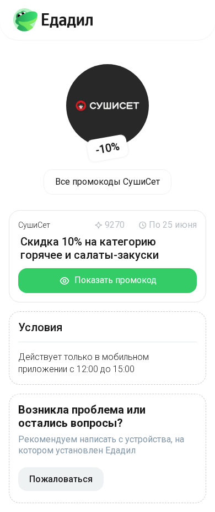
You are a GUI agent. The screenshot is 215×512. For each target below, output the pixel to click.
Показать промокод (113, 280)
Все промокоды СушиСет (107, 181)
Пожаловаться (61, 479)
